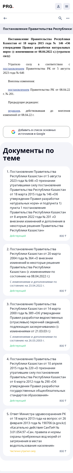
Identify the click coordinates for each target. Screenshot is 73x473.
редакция (14, 110)
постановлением (13, 68)
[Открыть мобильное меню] (66, 6)
